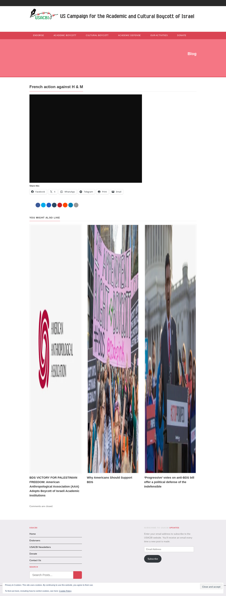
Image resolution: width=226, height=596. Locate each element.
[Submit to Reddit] (65, 205)
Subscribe (153, 558)
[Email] (76, 205)
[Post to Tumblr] (54, 205)
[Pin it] (59, 205)
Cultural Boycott (97, 35)
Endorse (38, 35)
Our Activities (159, 35)
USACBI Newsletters (40, 547)
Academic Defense (129, 35)
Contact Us (35, 560)
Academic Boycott (65, 35)
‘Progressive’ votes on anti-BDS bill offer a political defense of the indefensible (169, 482)
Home (32, 533)
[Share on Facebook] (38, 205)
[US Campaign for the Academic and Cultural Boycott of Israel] (112, 15)
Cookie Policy (65, 591)
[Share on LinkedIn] (70, 205)
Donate (181, 35)
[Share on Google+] (48, 205)
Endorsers (34, 540)
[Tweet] (43, 205)
